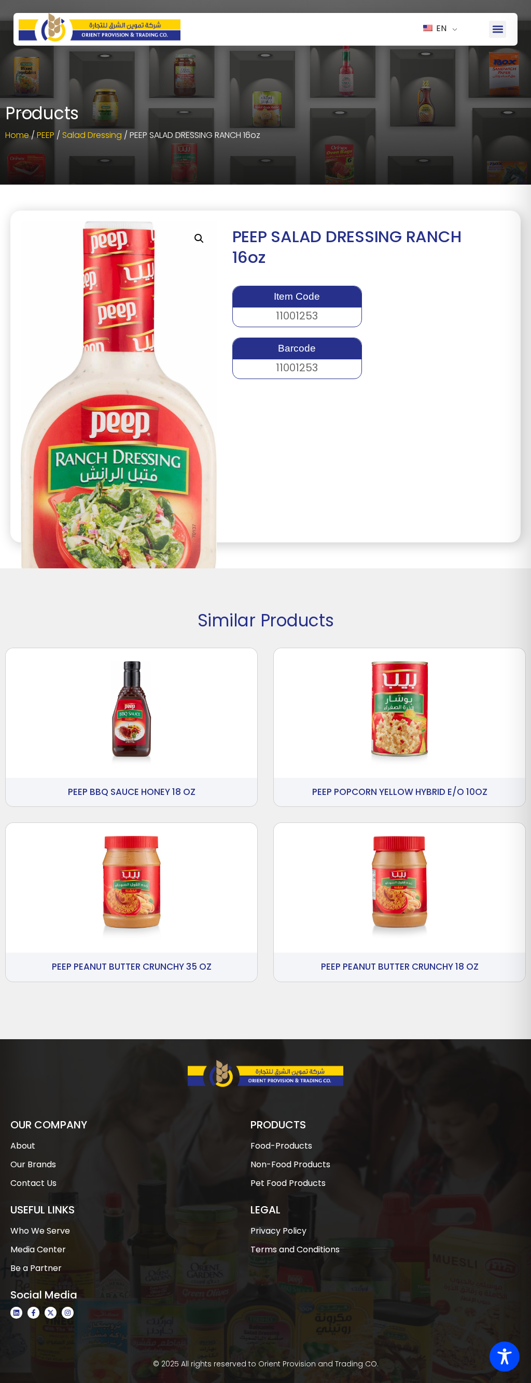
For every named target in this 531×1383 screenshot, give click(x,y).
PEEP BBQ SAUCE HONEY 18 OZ (131, 792)
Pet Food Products (288, 1183)
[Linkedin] (16, 1313)
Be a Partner (36, 1268)
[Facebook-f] (33, 1313)
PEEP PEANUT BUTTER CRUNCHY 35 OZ (132, 966)
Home (17, 135)
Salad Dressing (92, 135)
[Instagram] (68, 1313)
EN (440, 28)
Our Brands (33, 1164)
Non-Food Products (290, 1164)
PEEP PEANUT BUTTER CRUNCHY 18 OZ (400, 966)
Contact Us (33, 1183)
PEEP (45, 135)
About (22, 1146)
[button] (497, 29)
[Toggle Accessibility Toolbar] (504, 1356)
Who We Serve (40, 1231)
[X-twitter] (51, 1313)
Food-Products (281, 1146)
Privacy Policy (278, 1231)
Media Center (38, 1249)
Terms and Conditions (295, 1249)
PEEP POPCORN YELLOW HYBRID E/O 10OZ (399, 792)
